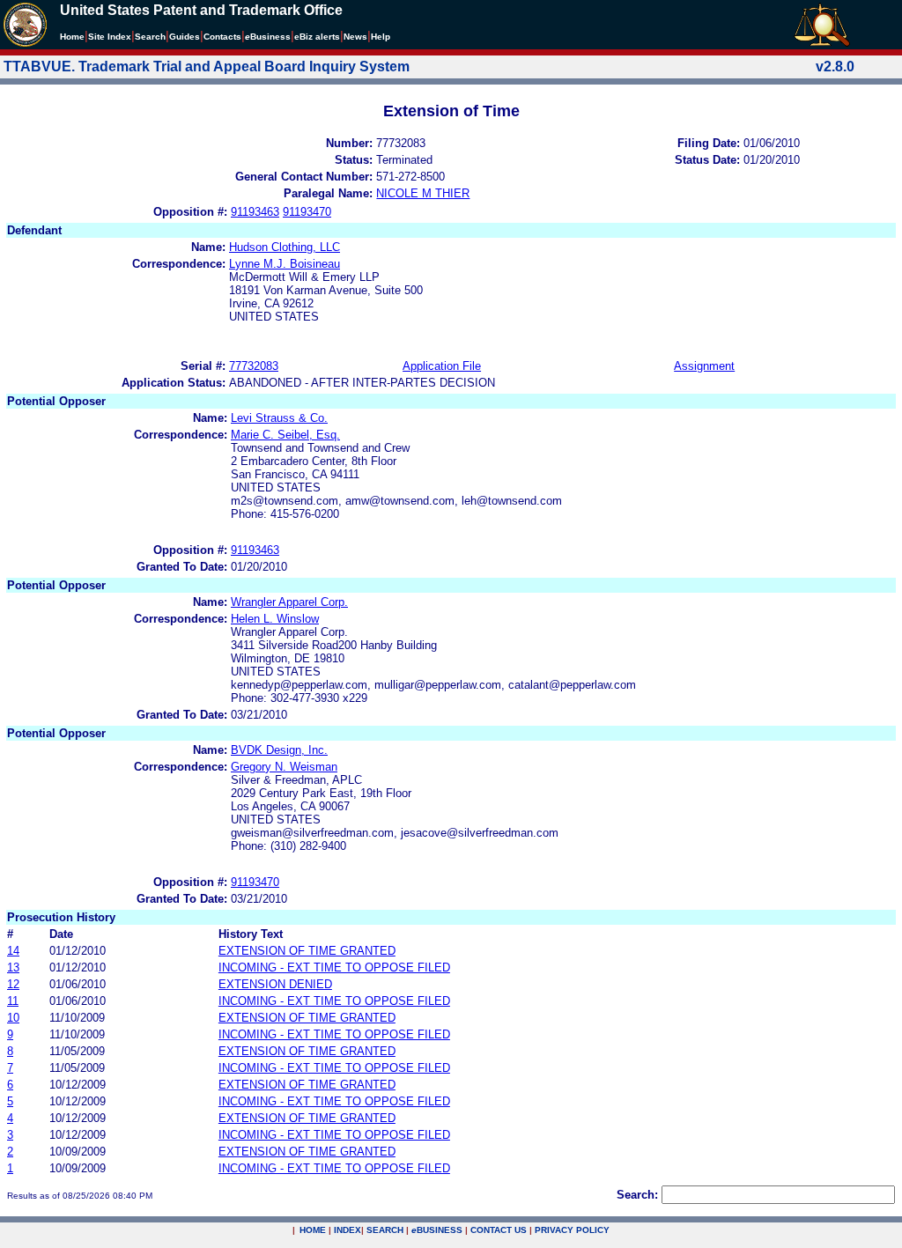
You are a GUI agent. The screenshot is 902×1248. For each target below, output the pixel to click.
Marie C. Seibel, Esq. (285, 434)
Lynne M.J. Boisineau (284, 263)
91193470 (307, 211)
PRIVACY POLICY (572, 1230)
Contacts (222, 36)
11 (12, 1001)
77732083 (253, 366)
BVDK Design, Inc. (279, 750)
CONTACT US (498, 1230)
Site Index (109, 36)
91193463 (255, 211)
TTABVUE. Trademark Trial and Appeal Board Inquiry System (207, 66)
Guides (184, 36)
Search (150, 36)
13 (13, 967)
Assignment (704, 366)
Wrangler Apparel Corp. (289, 602)
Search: (637, 1194)
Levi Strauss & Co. (279, 418)
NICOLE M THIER (422, 193)
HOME (312, 1230)
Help (380, 36)
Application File (442, 366)
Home (72, 36)
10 (13, 1017)
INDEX (347, 1230)
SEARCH (384, 1230)
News (355, 36)
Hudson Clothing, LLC (284, 247)
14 (13, 950)
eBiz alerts (317, 36)
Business (268, 36)
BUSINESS (436, 1230)
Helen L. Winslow (275, 618)
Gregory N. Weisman (284, 766)
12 (13, 984)
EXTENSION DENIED (275, 984)
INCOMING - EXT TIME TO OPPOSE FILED (334, 967)
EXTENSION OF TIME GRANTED (307, 950)
